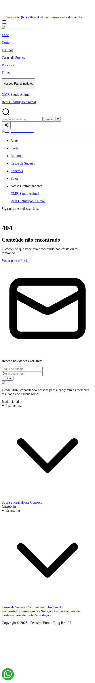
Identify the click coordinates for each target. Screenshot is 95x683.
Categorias (13, 510)
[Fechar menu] (6, 125)
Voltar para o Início (15, 260)
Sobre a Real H (12, 502)
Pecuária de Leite (22, 615)
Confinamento (36, 607)
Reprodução (42, 615)
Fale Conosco (32, 502)
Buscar (48, 119)
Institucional (14, 405)
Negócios (33, 611)
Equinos (21, 611)
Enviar (8, 378)
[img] (8, 674)
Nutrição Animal (52, 611)
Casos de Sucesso (14, 607)
